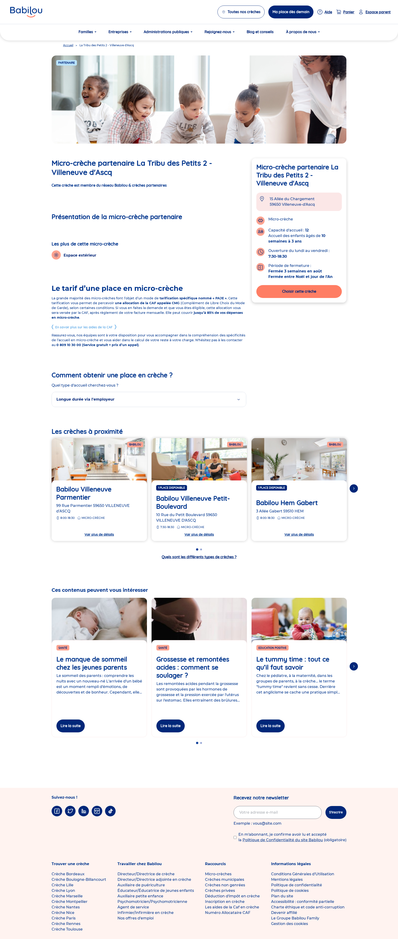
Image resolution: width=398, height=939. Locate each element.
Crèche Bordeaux (68, 874)
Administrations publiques (166, 31)
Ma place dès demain (290, 11)
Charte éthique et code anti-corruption (308, 907)
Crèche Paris (64, 918)
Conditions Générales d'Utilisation (302, 874)
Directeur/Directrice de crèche (146, 874)
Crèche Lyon (63, 890)
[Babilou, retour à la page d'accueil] (26, 11)
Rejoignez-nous (218, 31)
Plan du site (282, 896)
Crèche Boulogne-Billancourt (79, 879)
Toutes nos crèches (244, 11)
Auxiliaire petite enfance (140, 896)
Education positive (272, 648)
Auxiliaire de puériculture (141, 885)
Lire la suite (71, 725)
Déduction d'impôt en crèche (232, 896)
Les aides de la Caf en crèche (232, 907)
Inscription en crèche (225, 901)
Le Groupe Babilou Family (295, 918)
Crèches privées (220, 890)
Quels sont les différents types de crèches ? (199, 557)
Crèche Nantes (66, 907)
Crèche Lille (62, 885)
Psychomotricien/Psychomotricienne (152, 901)
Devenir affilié (284, 912)
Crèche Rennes (66, 924)
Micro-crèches (218, 874)
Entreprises (118, 31)
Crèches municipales (224, 879)
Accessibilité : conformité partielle (302, 901)
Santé (63, 648)
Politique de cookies (290, 890)
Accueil (68, 45)
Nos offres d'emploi (135, 918)
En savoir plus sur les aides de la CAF (84, 327)
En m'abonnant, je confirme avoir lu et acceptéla (292, 837)
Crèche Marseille (67, 896)
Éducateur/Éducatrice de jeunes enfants (155, 890)
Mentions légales (287, 879)
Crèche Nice (63, 912)
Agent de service (133, 907)
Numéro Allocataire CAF (227, 912)
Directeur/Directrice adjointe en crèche (154, 879)
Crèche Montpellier (70, 901)
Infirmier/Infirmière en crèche (145, 912)
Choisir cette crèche (299, 291)
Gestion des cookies (289, 924)
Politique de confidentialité (296, 885)
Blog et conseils (260, 31)
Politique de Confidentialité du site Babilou (283, 840)
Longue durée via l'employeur (85, 399)
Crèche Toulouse (67, 929)
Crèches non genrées (225, 885)
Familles (86, 31)
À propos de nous (301, 31)
